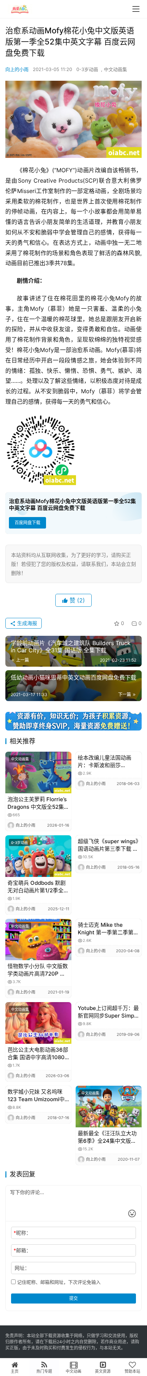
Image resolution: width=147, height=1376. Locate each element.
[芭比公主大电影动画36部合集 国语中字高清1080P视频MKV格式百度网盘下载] (38, 1023)
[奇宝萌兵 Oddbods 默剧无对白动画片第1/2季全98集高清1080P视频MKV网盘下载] (38, 856)
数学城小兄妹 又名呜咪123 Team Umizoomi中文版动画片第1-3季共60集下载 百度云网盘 (36, 1095)
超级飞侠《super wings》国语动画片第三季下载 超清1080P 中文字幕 (108, 845)
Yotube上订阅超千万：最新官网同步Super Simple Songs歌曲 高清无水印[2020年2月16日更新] (108, 1012)
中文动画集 (115, 69)
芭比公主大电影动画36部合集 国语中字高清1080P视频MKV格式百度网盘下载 (37, 1053)
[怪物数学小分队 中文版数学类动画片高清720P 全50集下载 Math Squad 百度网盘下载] (38, 940)
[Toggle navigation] (135, 9)
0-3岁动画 (87, 69)
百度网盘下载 (27, 522)
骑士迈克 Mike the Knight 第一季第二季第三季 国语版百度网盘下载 (108, 928)
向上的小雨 (17, 69)
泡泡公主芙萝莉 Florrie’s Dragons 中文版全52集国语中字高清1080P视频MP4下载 (38, 803)
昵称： (22, 1233)
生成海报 (26, 623)
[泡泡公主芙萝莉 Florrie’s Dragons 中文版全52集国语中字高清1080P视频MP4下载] (38, 772)
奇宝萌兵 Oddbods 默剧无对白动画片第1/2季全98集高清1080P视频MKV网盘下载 (36, 886)
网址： (22, 1268)
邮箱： (22, 1250)
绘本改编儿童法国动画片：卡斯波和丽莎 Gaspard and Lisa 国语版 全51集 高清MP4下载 (107, 761)
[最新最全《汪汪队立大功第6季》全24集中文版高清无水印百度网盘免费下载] (109, 1106)
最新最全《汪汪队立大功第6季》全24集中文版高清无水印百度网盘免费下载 (107, 1137)
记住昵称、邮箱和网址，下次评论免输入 (58, 1282)
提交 (73, 1298)
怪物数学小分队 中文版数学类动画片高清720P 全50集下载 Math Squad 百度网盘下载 (37, 970)
